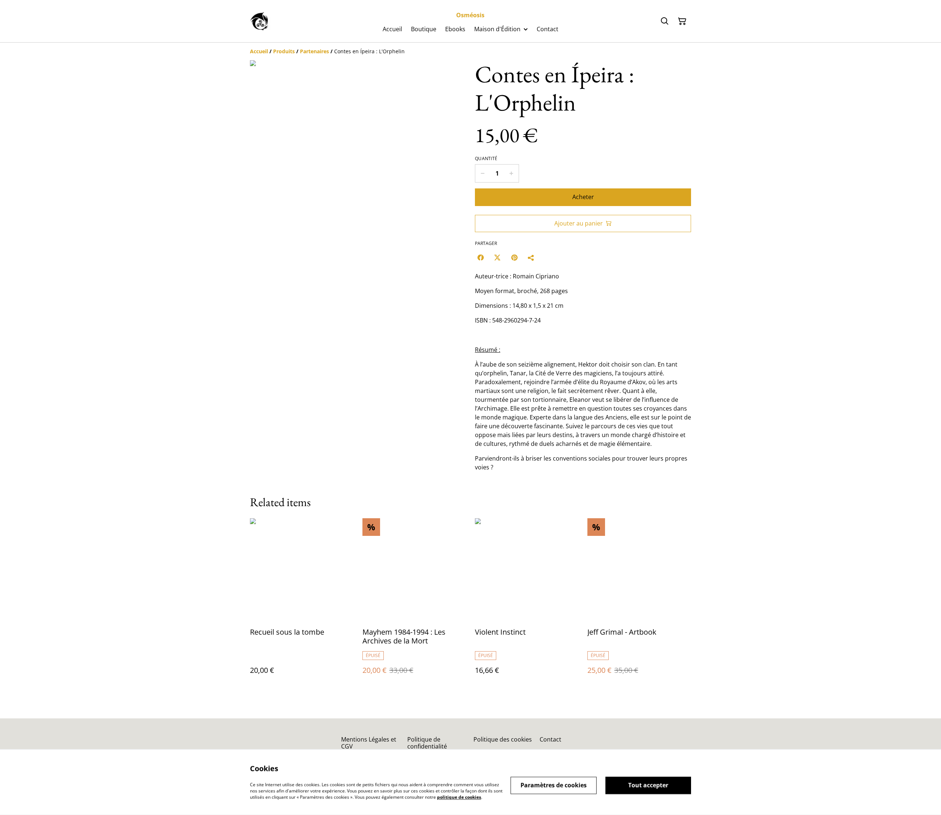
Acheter (583, 197)
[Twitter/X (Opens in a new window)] (497, 257)
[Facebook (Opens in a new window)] (480, 257)
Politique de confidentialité (427, 742)
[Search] (664, 21)
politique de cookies (459, 797)
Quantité (486, 158)
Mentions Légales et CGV (368, 742)
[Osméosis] (260, 21)
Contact (550, 739)
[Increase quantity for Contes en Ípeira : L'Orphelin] (511, 173)
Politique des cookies (502, 739)
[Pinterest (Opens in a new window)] (514, 257)
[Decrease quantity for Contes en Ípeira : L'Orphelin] (482, 173)
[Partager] (531, 257)
